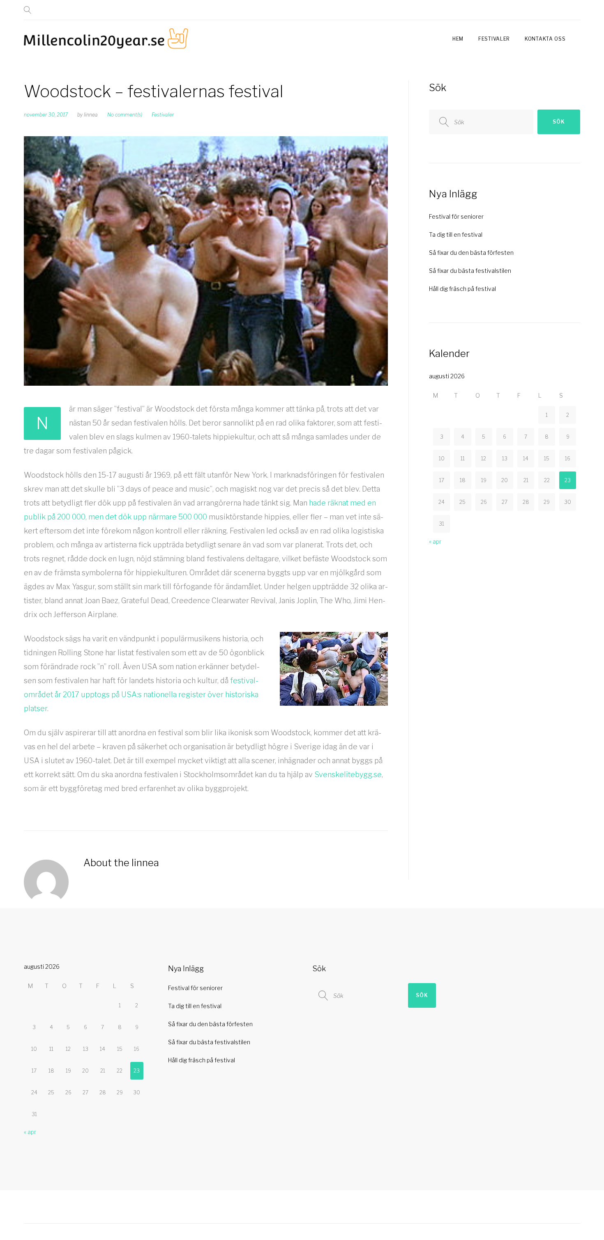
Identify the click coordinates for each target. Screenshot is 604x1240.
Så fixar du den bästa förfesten (471, 252)
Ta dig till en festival (455, 234)
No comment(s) (124, 115)
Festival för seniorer (456, 216)
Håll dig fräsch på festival (462, 288)
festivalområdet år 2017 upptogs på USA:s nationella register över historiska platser (141, 694)
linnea (91, 115)
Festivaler (494, 39)
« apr (435, 541)
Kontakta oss (545, 39)
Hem (457, 39)
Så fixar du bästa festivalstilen (470, 270)
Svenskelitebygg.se (348, 774)
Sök (559, 122)
